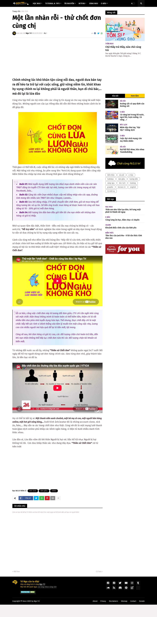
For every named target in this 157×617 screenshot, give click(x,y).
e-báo (131, 175)
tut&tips (110, 179)
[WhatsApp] (102, 33)
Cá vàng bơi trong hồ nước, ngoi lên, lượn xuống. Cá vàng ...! (132, 117)
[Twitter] (98, 33)
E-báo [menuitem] (103, 3)
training (133, 183)
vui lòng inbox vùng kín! (47, 587)
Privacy (103, 601)
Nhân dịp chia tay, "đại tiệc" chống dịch (130, 128)
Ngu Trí (37, 601)
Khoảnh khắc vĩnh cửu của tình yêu (120, 227)
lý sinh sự (111, 191)
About (95, 601)
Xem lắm (135, 96)
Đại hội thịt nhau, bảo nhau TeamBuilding (132, 150)
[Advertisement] (57, 58)
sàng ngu (110, 183)
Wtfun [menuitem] (82, 3)
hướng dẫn (134, 179)
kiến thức (111, 175)
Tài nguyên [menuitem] (69, 3)
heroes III (122, 187)
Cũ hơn (98, 571)
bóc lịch (25, 11)
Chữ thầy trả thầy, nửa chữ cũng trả (123, 48)
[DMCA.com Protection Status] (27, 593)
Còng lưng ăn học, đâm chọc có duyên (122, 220)
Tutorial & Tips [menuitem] (52, 3)
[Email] (52, 498)
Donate (142, 601)
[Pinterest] (47, 498)
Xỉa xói (115, 96)
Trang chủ (16, 11)
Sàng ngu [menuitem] (93, 3)
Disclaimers (113, 601)
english (133, 187)
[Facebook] (95, 33)
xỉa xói (121, 175)
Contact (133, 601)
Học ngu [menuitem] (37, 3)
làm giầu (43, 491)
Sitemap (124, 601)
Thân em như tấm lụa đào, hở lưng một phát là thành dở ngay (123, 210)
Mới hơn (17, 571)
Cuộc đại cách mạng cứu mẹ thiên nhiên (131, 139)
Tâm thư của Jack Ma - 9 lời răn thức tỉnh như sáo (123, 236)
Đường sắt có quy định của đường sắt (132, 104)
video (54, 491)
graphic (110, 187)
